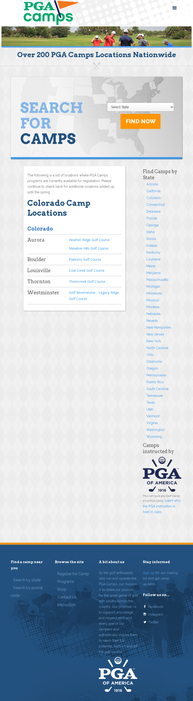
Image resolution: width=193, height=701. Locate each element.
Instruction (66, 605)
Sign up (148, 573)
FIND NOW (141, 121)
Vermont (153, 416)
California (153, 191)
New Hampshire (158, 327)
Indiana (151, 245)
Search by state (26, 580)
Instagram (155, 614)
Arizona (152, 184)
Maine (150, 266)
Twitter (153, 622)
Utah (149, 409)
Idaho (150, 232)
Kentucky (153, 252)
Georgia (152, 225)
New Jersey (155, 334)
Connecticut (155, 205)
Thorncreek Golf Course (87, 281)
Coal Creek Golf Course (87, 270)
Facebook (155, 607)
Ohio (150, 355)
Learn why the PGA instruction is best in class (162, 506)
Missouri (152, 300)
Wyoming (154, 436)
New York (153, 341)
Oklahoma (154, 361)
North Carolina (157, 348)
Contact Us (67, 597)
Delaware (153, 211)
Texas (150, 402)
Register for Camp (73, 574)
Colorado (153, 198)
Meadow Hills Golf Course (89, 248)
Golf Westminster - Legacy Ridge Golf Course (94, 295)
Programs (65, 581)
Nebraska (153, 314)
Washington (155, 430)
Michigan (153, 286)
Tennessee (154, 396)
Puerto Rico (155, 382)
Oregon (152, 368)
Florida (151, 218)
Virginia (152, 423)
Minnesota (154, 293)
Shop (61, 589)
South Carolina (157, 389)
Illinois (151, 239)
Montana (152, 307)
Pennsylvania (156, 375)
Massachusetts (157, 280)
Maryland (153, 273)
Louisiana (153, 259)
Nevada (152, 321)
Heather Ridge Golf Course (89, 240)
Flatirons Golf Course (85, 259)
